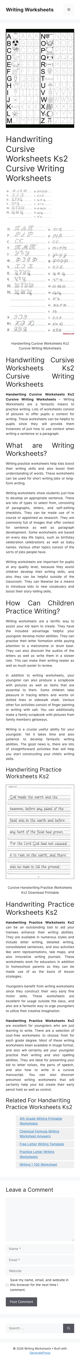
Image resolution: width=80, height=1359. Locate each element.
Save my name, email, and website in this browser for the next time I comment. (39, 1285)
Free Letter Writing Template (42, 1144)
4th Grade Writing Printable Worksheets (41, 1121)
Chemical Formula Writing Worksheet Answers (39, 1133)
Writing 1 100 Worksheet (38, 1164)
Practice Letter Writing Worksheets (37, 1154)
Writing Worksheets (30, 10)
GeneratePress (40, 1353)
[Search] (68, 1328)
